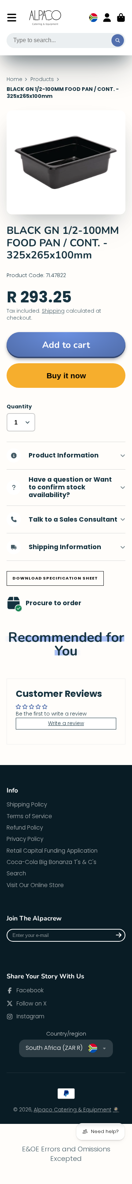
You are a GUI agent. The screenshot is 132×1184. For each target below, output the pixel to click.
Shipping (53, 311)
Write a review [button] (66, 723)
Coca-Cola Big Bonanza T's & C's (51, 862)
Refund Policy (25, 827)
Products (42, 79)
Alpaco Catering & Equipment (72, 1109)
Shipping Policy (27, 804)
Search (16, 873)
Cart (121, 17)
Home (14, 79)
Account (107, 17)
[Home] (45, 18)
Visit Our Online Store (35, 885)
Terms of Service (29, 816)
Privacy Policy (25, 839)
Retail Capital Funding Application (52, 850)
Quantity (19, 406)
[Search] (117, 40)
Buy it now (66, 375)
